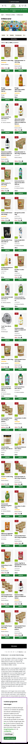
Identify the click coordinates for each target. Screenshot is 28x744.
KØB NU (21, 163)
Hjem (2, 15)
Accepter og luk (10, 738)
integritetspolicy (8, 729)
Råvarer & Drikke (10, 15)
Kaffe (3, 35)
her (5, 723)
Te (7, 35)
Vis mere (14, 646)
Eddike (12, 35)
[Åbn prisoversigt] (8, 68)
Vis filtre (14, 39)
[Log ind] (19, 5)
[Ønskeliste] (22, 5)
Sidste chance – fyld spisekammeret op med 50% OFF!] (14, 10)
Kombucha (18, 35)
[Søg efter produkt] (5, 5)
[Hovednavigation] (2, 5)
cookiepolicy (7, 731)
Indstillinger (9, 734)
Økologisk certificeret (14, 1)
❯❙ (25, 652)
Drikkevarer (20, 15)
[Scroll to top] (14, 743)
